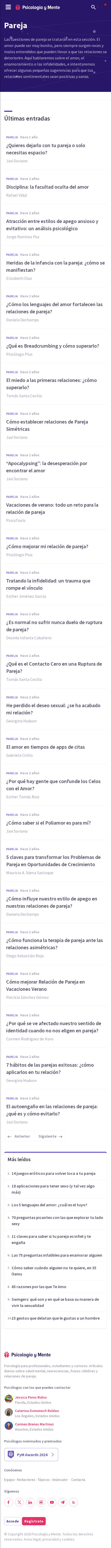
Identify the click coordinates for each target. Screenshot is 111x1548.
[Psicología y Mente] (37, 7)
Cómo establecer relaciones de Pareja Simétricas (47, 425)
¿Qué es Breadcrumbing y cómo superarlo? (52, 345)
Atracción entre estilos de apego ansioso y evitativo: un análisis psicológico (52, 225)
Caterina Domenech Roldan (37, 1410)
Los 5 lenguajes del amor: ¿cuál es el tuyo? (49, 1204)
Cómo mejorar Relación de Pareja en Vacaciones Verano (45, 985)
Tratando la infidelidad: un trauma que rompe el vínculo (48, 584)
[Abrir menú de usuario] (103, 7)
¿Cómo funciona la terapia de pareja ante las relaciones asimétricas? (54, 944)
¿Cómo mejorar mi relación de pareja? (47, 546)
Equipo (9, 1479)
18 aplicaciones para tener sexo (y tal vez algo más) (53, 1189)
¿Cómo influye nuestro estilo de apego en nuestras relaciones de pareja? (51, 902)
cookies (68, 1539)
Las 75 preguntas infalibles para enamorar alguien (57, 1255)
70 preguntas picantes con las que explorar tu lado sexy (57, 1220)
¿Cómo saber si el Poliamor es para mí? (48, 822)
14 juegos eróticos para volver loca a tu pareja (54, 1173)
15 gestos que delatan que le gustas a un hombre (56, 1318)
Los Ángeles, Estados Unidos (37, 1416)
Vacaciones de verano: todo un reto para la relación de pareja (52, 508)
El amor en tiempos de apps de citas (45, 747)
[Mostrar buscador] (93, 7)
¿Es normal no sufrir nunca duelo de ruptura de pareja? (54, 626)
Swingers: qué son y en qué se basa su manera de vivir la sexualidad (55, 1302)
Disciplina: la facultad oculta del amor (47, 186)
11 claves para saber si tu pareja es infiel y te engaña (51, 1239)
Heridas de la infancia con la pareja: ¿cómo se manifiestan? (55, 266)
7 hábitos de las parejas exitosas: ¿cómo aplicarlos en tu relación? (50, 1068)
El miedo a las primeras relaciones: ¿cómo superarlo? (51, 383)
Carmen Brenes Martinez (34, 1424)
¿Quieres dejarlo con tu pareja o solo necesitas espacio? (45, 149)
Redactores (26, 1479)
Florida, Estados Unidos (33, 1402)
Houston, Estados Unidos (34, 1429)
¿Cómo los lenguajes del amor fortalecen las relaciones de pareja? (54, 308)
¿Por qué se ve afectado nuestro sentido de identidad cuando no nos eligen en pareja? (53, 1027)
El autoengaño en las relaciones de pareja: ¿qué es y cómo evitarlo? (52, 1110)
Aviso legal (32, 1539)
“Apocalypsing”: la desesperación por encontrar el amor (46, 467)
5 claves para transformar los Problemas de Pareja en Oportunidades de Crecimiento (53, 860)
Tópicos (44, 1479)
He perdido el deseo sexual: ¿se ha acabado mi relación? (53, 709)
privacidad (50, 1539)
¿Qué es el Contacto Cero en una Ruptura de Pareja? (54, 667)
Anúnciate (59, 1479)
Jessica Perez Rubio (31, 1397)
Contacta (78, 1479)
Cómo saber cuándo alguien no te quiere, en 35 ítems (54, 1270)
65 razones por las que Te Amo (39, 1286)
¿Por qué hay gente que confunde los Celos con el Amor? (53, 785)
